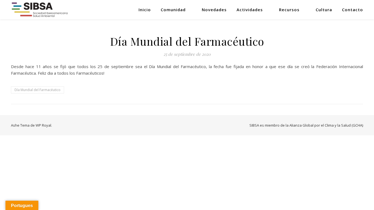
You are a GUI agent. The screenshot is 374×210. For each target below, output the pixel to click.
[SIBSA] (40, 9)
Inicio (145, 9)
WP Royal (43, 125)
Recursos (289, 9)
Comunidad (173, 9)
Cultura (324, 9)
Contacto (352, 9)
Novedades (214, 9)
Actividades (250, 9)
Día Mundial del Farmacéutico (38, 90)
